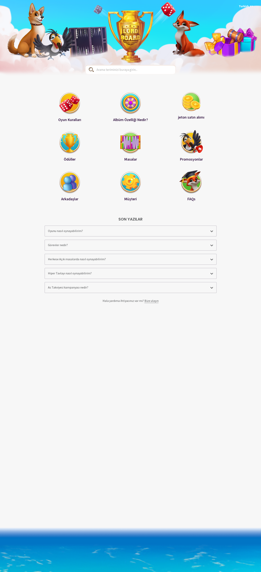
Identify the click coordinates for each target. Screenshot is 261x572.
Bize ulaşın (151, 301)
